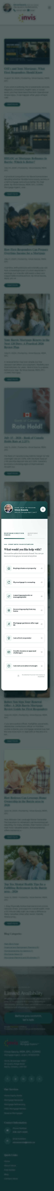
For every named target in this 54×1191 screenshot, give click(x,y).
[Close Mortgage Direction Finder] (43, 509)
